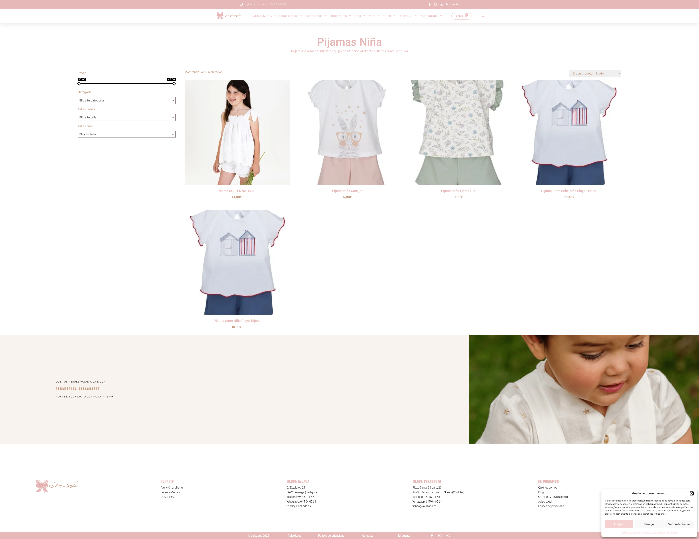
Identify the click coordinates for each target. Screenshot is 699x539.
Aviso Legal (545, 501)
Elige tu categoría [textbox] (91, 100)
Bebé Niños (338, 15)
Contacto (367, 535)
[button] (692, 493)
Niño (371, 15)
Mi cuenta (404, 535)
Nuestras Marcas (286, 15)
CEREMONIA (262, 15)
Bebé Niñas (314, 15)
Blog (541, 492)
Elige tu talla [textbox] (87, 117)
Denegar (649, 524)
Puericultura (429, 15)
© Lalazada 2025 (258, 535)
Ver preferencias (679, 524)
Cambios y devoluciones (553, 497)
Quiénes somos (547, 487)
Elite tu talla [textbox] (87, 134)
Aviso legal (671, 532)
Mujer (387, 15)
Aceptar (619, 524)
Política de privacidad (654, 532)
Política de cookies (631, 532)
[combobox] (127, 100)
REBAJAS (405, 15)
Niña (357, 15)
